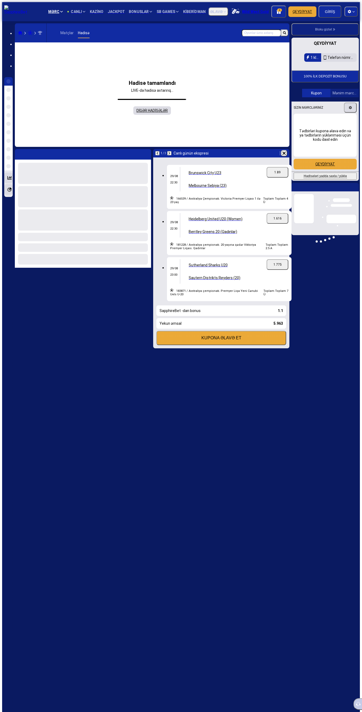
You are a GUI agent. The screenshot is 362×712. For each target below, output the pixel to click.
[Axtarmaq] (284, 32)
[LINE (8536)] (20, 33)
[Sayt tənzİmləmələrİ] (351, 12)
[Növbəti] (169, 153)
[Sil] (284, 153)
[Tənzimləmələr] (350, 108)
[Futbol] (30, 33)
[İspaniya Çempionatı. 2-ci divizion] (40, 33)
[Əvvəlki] (157, 153)
